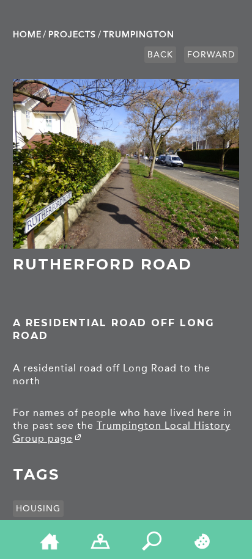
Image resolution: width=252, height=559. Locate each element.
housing (38, 508)
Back (160, 54)
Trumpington (138, 34)
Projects (72, 34)
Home (27, 34)
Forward (211, 54)
